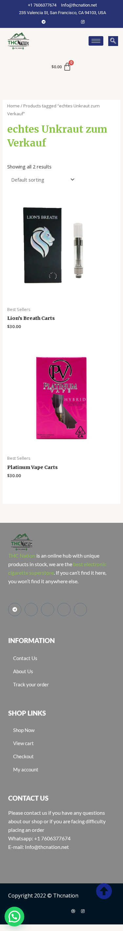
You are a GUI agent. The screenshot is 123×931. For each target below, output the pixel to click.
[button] (113, 41)
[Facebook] (53, 22)
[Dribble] (73, 911)
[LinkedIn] (73, 22)
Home (13, 106)
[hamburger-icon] (96, 41)
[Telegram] (44, 22)
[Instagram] (83, 22)
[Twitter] (63, 22)
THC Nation (21, 555)
